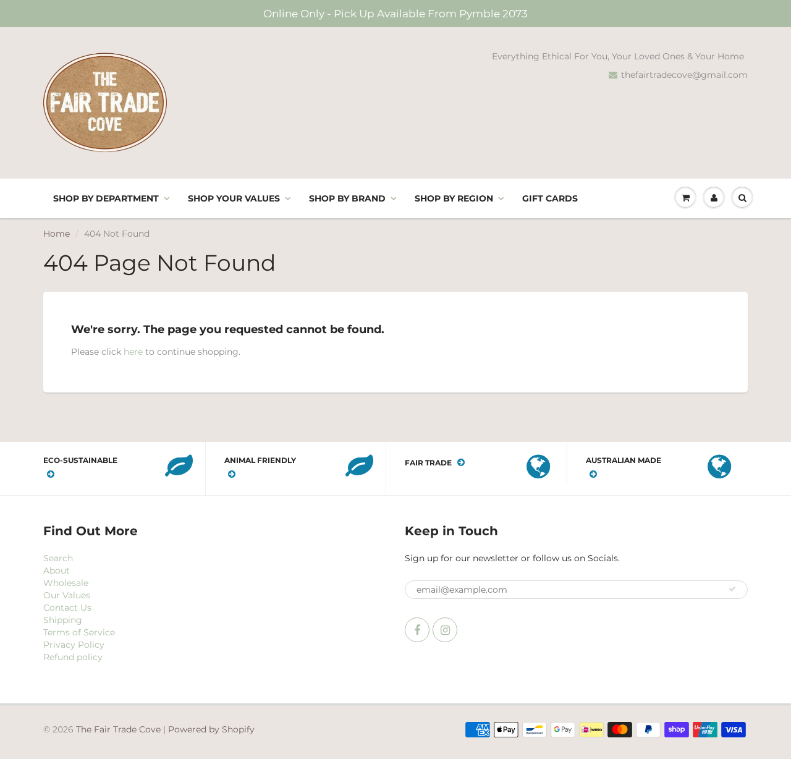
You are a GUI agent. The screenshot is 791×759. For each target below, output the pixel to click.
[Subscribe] (732, 589)
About (56, 570)
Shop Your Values (234, 198)
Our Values (66, 595)
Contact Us (67, 607)
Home (56, 233)
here (133, 351)
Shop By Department (106, 198)
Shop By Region (454, 198)
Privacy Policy (73, 644)
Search (58, 558)
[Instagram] (445, 629)
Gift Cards (550, 198)
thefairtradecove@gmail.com (684, 74)
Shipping (62, 619)
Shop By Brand (347, 198)
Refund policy (73, 657)
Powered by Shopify (211, 729)
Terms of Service (79, 632)
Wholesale (65, 582)
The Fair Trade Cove (118, 729)
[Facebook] (417, 629)
